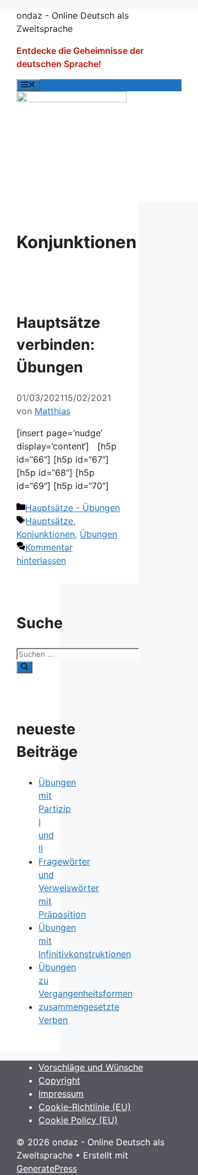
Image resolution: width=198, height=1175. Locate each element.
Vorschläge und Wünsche (90, 1067)
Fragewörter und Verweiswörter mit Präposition (68, 888)
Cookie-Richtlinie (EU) (84, 1106)
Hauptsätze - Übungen (72, 507)
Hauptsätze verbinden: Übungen (58, 345)
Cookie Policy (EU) (78, 1119)
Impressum (61, 1093)
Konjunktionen (45, 534)
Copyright (59, 1080)
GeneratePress (46, 1168)
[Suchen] (24, 667)
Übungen (98, 534)
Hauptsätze (49, 520)
